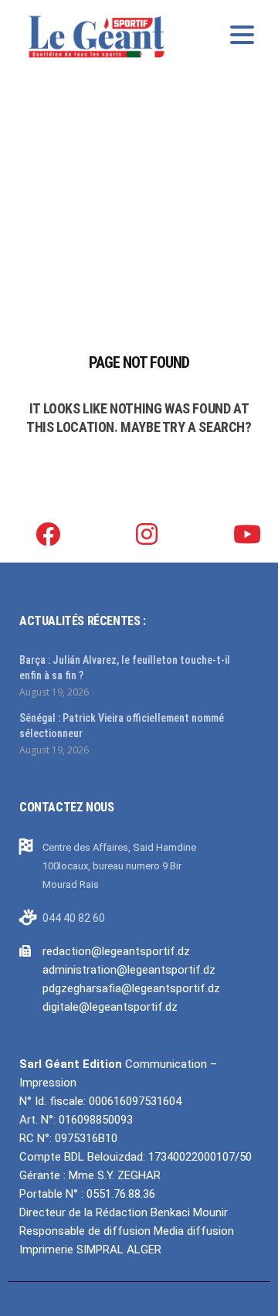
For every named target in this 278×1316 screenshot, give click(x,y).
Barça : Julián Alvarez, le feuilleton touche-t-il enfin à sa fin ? (124, 668)
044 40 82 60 (73, 918)
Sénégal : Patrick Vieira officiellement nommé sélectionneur (121, 726)
